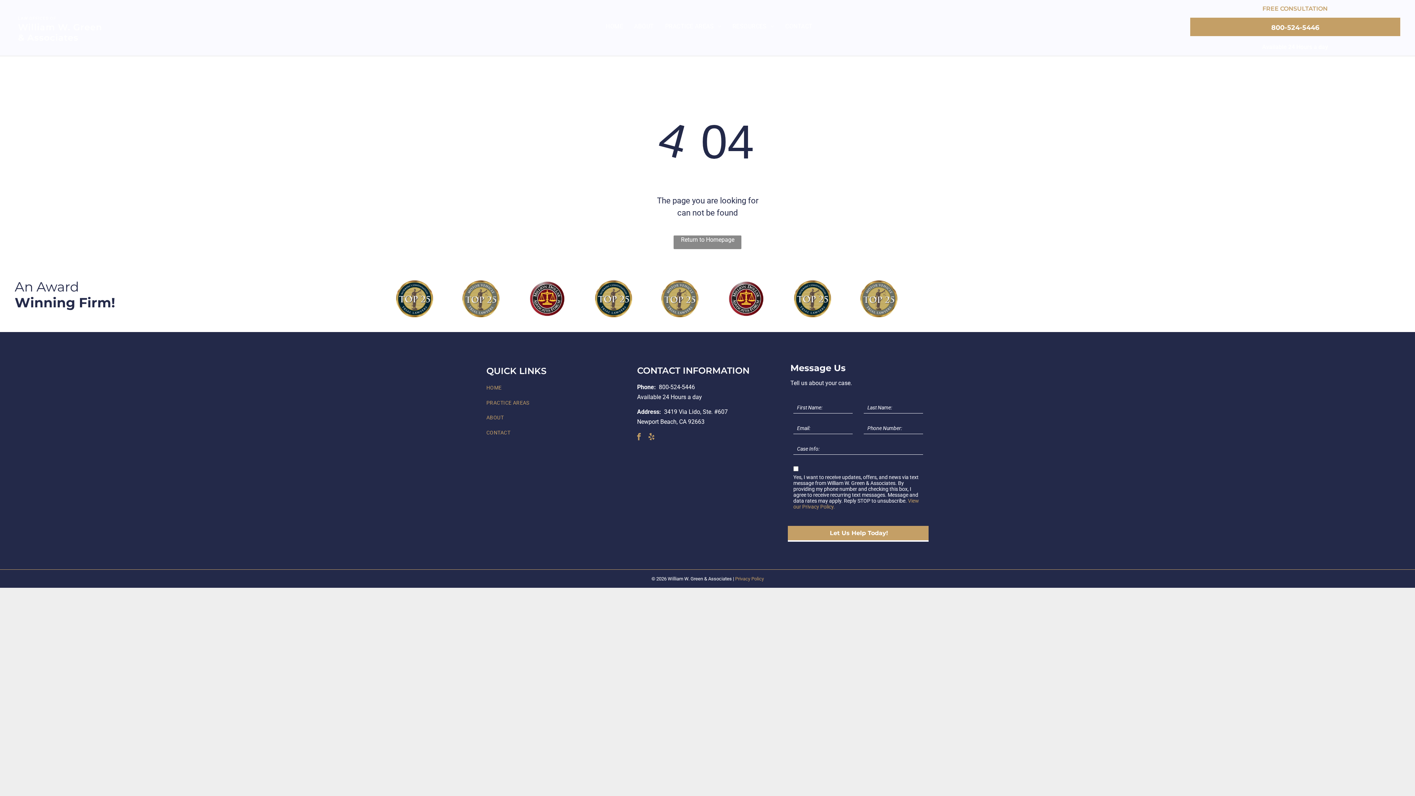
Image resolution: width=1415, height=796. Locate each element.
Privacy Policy (749, 579)
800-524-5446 (677, 387)
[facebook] (638, 437)
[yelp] (651, 437)
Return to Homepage (707, 239)
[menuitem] (614, 26)
